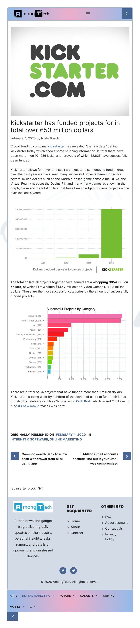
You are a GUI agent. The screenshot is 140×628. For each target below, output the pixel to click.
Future (65, 595)
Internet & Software (29, 439)
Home (75, 521)
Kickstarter (56, 146)
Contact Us (114, 528)
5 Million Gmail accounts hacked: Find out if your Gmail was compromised (95, 458)
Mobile (15, 606)
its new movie (28, 406)
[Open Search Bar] (127, 13)
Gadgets (87, 595)
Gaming (108, 595)
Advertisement (116, 522)
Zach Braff (84, 401)
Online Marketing (66, 439)
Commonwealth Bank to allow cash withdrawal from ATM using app (44, 458)
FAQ (108, 517)
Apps (13, 595)
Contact (77, 533)
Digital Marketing (36, 595)
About (75, 527)
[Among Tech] (32, 14)
